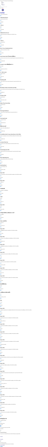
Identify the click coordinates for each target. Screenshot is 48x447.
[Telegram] (2, 446)
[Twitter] (1, 446)
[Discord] (0, 446)
